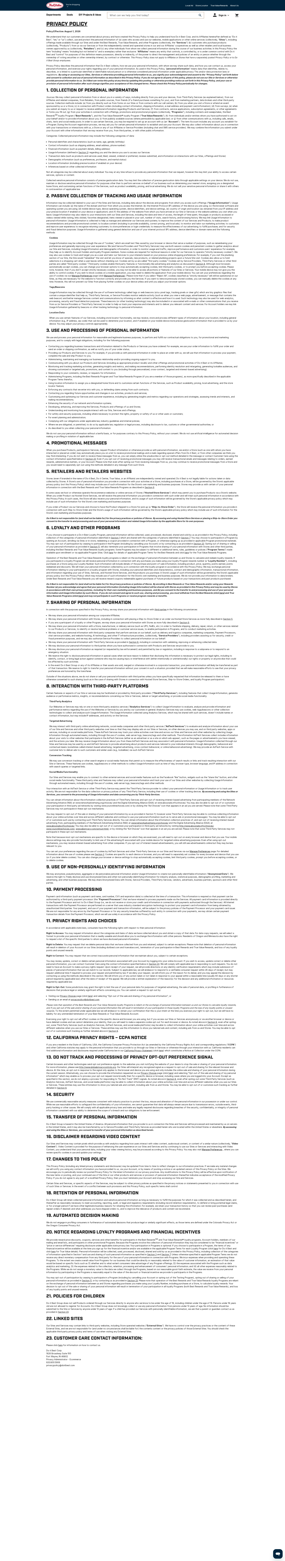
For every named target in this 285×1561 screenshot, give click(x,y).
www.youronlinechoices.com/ (60, 829)
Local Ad (189, 5)
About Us (234, 5)
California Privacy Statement (138, 1050)
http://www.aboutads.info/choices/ (196, 826)
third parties (161, 609)
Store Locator (201, 5)
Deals (70, 15)
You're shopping (73, 4)
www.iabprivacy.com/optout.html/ (92, 829)
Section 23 (90, 459)
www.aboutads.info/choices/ (60, 826)
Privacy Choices (68, 996)
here (111, 552)
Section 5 (227, 619)
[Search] (200, 15)
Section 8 (200, 264)
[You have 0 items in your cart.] (237, 15)
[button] (221, 15)
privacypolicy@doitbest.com (85, 999)
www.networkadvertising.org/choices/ (149, 823)
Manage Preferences (82, 276)
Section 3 (152, 1254)
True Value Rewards (219, 5)
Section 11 (95, 546)
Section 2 (83, 152)
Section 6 (149, 487)
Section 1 (115, 537)
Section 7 (185, 537)
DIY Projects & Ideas (90, 15)
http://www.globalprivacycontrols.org (97, 1067)
